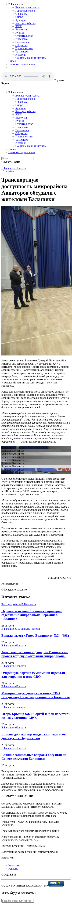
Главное (20, 707)
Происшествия (24, 48)
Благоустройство (25, 23)
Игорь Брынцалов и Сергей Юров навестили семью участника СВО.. (35, 716)
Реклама (13, 868)
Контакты (14, 865)
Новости (21, 168)
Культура (20, 20)
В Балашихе (8, 168)
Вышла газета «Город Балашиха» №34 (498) (35, 635)
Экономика (22, 42)
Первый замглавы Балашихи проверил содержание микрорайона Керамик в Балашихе (31, 615)
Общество (21, 45)
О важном (21, 13)
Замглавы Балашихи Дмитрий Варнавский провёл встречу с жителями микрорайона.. (34, 654)
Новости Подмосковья (21, 64)
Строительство (24, 35)
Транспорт (21, 51)
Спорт (19, 16)
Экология (21, 29)
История (20, 54)
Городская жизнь (25, 10)
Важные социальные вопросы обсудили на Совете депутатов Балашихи (33, 756)
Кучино (19, 32)
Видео (12, 60)
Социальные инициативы (30, 57)
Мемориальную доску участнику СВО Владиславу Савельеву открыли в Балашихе (35, 695)
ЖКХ (18, 26)
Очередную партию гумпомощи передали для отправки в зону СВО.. (33, 674)
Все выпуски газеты (27, 7)
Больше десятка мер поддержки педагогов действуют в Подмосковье (33, 736)
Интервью (21, 38)
